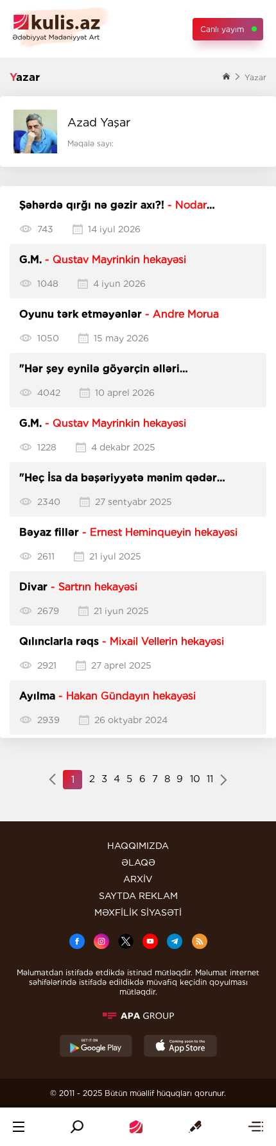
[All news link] (255, 1127)
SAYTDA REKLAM (138, 896)
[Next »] (224, 781)
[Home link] (136, 1126)
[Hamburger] (18, 1127)
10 (195, 779)
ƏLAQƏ (138, 862)
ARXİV (138, 879)
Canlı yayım (222, 29)
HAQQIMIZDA (138, 846)
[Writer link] (195, 1126)
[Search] (77, 1126)
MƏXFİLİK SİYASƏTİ (138, 912)
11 (210, 779)
